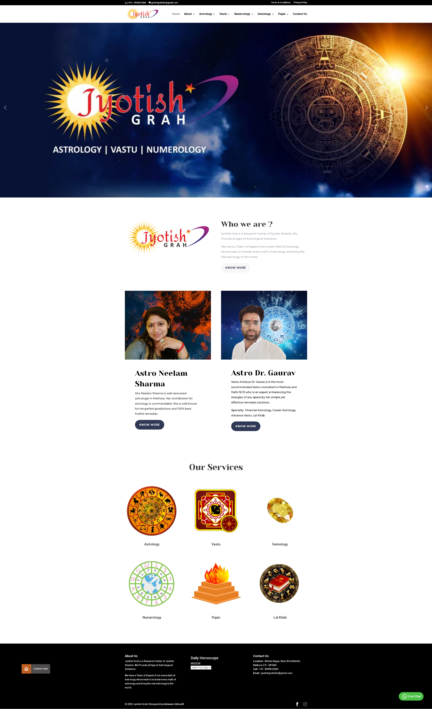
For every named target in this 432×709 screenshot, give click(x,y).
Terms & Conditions (281, 3)
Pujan (281, 14)
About (188, 14)
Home (176, 14)
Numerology (242, 14)
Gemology (264, 14)
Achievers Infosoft (173, 704)
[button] (5, 107)
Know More (235, 267)
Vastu (223, 14)
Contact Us (300, 14)
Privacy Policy (300, 3)
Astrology (205, 14)
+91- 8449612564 (268, 669)
